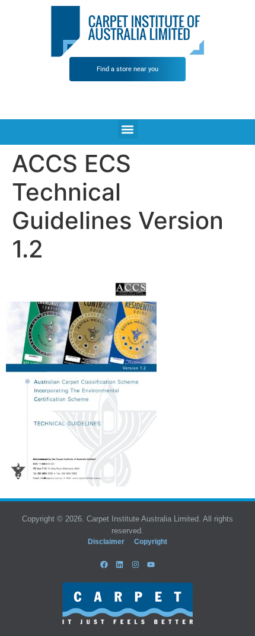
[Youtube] (150, 564)
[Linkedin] (119, 564)
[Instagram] (135, 564)
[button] (128, 129)
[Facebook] (104, 564)
